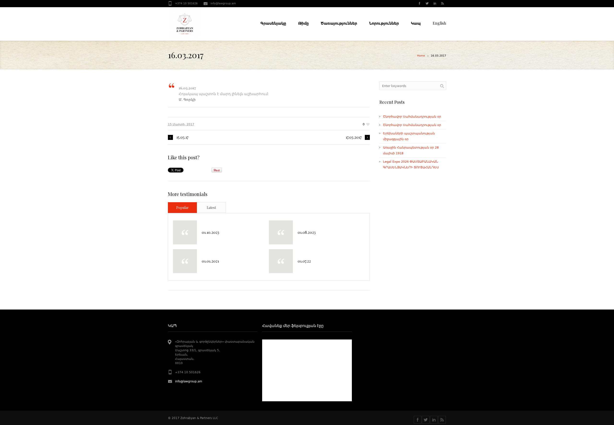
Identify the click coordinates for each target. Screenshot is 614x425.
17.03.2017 (353, 137)
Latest (211, 207)
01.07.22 (304, 261)
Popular (182, 207)
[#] (427, 4)
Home (421, 55)
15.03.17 (182, 137)
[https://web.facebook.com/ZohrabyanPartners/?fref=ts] (417, 420)
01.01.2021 (210, 261)
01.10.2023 (210, 232)
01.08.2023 (307, 232)
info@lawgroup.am (223, 3)
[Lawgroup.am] (194, 24)
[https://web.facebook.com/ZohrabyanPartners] (419, 4)
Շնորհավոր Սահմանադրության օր (412, 116)
